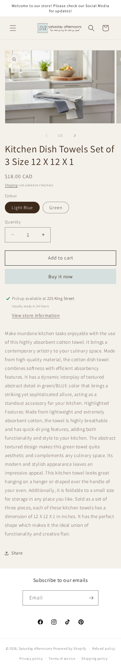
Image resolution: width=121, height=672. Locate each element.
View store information (36, 315)
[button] (13, 28)
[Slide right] (75, 135)
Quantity (13, 222)
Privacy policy (31, 658)
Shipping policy (94, 658)
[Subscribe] (91, 598)
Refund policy (103, 648)
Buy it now (60, 276)
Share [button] (17, 553)
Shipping (11, 185)
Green (55, 207)
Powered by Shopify (69, 648)
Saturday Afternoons (35, 648)
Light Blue (22, 207)
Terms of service (62, 658)
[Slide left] (46, 135)
